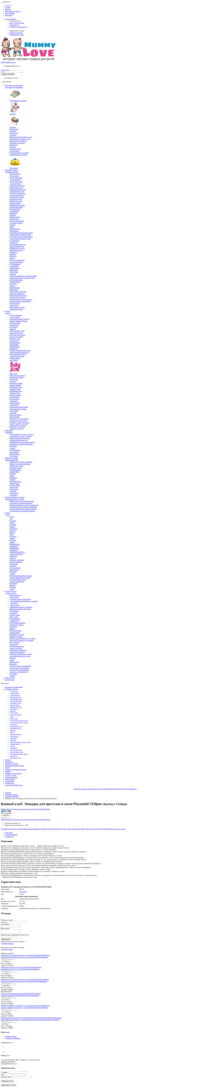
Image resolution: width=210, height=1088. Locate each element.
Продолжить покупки (9, 1085)
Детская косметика (17, 195)
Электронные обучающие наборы (22, 511)
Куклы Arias (14, 341)
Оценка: (4, 922)
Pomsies (12, 480)
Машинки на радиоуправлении (21, 444)
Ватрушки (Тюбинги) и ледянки (22, 640)
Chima (12, 589)
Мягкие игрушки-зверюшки (20, 464)
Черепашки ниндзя (17, 246)
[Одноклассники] (7, 811)
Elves (11, 534)
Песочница (14, 168)
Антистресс (14, 305)
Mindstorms (14, 546)
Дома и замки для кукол (18, 425)
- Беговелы (14, 603)
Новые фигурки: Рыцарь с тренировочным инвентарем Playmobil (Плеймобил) (30, 1020)
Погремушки (14, 151)
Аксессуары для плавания (19, 668)
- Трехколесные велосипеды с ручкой (23, 601)
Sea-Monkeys (14, 211)
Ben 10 (12, 258)
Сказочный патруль (17, 356)
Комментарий (6, 1077)
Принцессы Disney (17, 377)
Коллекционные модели (19, 440)
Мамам (7, 771)
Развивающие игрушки (18, 155)
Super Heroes (14, 570)
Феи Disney (14, 360)
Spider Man (14, 270)
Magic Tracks (10, 678)
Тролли (12, 286)
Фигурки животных (17, 294)
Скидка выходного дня (13, 785)
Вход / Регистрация (17, 23)
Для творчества (15, 184)
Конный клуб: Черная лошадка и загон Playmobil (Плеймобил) (24, 981)
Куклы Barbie (15, 417)
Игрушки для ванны (17, 143)
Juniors (12, 542)
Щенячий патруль (16, 250)
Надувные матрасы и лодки (20, 656)
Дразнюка (13, 495)
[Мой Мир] (9, 811)
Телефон (4, 1072)
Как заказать (10, 13)
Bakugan (13, 254)
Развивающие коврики (18, 101)
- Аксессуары (15, 605)
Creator (12, 527)
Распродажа (9, 680)
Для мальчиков (15, 180)
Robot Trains (14, 219)
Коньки (12, 629)
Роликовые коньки (17, 625)
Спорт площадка (16, 648)
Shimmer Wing (15, 393)
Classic (12, 523)
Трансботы (14, 243)
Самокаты (13, 613)
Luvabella (13, 413)
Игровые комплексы (17, 652)
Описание (9, 833)
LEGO (7, 513)
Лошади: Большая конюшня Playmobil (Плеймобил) (20, 995)
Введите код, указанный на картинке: (15, 935)
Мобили (13, 114)
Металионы (14, 231)
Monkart (13, 215)
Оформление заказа (17, 35)
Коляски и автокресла (13, 773)
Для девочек (14, 176)
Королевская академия (18, 409)
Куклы (7, 311)
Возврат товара (11, 1036)
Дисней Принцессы (17, 582)
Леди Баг (13, 381)
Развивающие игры (17, 192)
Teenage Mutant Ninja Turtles (20, 578)
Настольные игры (16, 188)
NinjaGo (13, 558)
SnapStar (13, 329)
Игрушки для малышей (14, 85)
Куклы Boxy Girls (16, 333)
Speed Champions (16, 562)
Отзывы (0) (9, 837)
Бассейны (13, 664)
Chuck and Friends (16, 262)
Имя (2, 1075)
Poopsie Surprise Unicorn (18, 321)
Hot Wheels (14, 456)
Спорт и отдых (10, 591)
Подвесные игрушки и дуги (20, 139)
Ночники (13, 131)
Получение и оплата (12, 11)
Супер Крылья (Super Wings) (20, 239)
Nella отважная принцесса (19, 352)
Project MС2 (14, 405)
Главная (8, 5)
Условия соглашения (13, 1038)
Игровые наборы (11, 170)
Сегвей (12, 676)
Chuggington (14, 266)
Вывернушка (14, 483)
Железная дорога (16, 199)
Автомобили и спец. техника (20, 436)
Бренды (8, 9)
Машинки (9, 430)
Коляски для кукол (17, 428)
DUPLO (13, 531)
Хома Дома (14, 487)
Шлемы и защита (16, 636)
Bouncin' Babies (15, 385)
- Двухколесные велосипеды (20, 599)
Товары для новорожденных (15, 769)
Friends (12, 538)
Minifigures (14, 550)
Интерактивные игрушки (14, 497)
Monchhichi (14, 348)
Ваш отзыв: (5, 928)
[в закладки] (13, 998)
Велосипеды (14, 597)
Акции (7, 7)
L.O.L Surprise (15, 317)
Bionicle (12, 585)
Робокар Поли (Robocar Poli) (20, 235)
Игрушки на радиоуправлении (21, 503)
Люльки (13, 127)
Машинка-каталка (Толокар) (20, 609)
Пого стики (14, 617)
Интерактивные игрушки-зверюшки (23, 507)
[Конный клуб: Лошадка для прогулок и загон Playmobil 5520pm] (25, 809)
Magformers (14, 290)
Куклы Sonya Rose (16, 337)
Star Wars (13, 274)
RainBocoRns (14, 472)
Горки (12, 660)
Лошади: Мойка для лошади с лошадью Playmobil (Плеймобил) (24, 1008)
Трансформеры (15, 282)
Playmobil (22, 892)
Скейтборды (14, 621)
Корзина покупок (16, 33)
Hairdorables (14, 345)
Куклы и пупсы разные (18, 421)
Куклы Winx (14, 325)
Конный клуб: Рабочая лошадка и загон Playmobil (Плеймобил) (24, 957)
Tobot (12, 227)
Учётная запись (11, 19)
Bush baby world (16, 468)
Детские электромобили (19, 672)
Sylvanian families (16, 223)
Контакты (9, 15)
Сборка (12, 448)
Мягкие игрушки (11, 458)
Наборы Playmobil (16, 207)
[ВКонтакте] (2, 811)
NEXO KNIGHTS (16, 554)
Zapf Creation (14, 397)
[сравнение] (16, 998)
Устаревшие (9, 781)
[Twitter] (5, 811)
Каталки (13, 147)
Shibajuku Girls (15, 389)
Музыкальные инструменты (20, 301)
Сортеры (13, 135)
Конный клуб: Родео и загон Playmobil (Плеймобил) (20, 969)
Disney (12, 476)
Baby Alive (14, 374)
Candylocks (14, 401)
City (11, 519)
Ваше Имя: (5, 924)
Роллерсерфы (15, 633)
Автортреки (14, 452)
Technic (12, 574)
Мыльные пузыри (16, 309)
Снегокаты (14, 644)
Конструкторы (15, 203)
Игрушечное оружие (17, 297)
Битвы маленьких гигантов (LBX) (22, 278)
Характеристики (11, 835)
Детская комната (11, 777)
